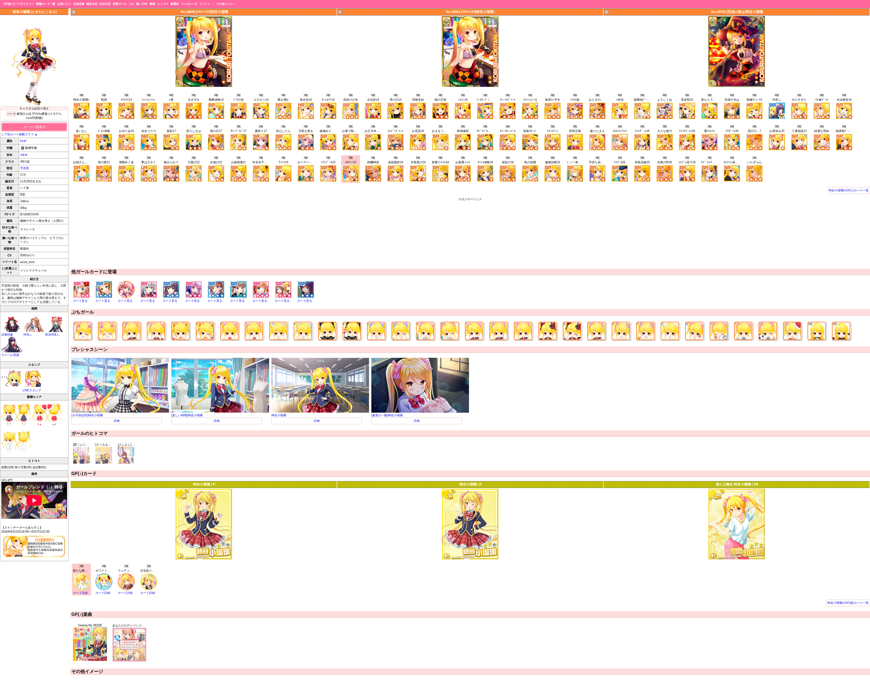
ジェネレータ (189, 3)
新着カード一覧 (45, 3)
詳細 (117, 420)
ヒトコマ (162, 3)
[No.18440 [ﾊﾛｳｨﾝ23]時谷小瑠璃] (203, 86)
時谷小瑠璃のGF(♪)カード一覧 (849, 190)
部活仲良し (52, 334)
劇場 (152, 3)
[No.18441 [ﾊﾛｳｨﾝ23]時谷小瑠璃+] (470, 86)
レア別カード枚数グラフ (19, 134)
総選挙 (175, 3)
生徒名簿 (78, 3)
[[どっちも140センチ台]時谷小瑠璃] (103, 462)
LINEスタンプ (32, 390)
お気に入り (64, 3)
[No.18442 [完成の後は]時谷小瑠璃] (736, 86)
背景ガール (119, 3)
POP (23, 141)
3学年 (24, 155)
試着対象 (7, 334)
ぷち (131, 3)
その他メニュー (225, 3)
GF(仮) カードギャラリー (18, 3)
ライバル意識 (10, 355)
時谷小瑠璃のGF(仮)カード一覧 (848, 602)
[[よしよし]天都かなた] (126, 462)
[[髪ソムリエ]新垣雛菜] (81, 462)
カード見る (80, 300)
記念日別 (105, 3)
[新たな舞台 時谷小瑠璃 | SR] (736, 558)
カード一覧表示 (34, 127)
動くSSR (141, 3)
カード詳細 (80, 593)
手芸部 (24, 168)
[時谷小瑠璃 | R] (203, 558)
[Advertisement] (470, 233)
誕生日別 (92, 3)
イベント (205, 3)
